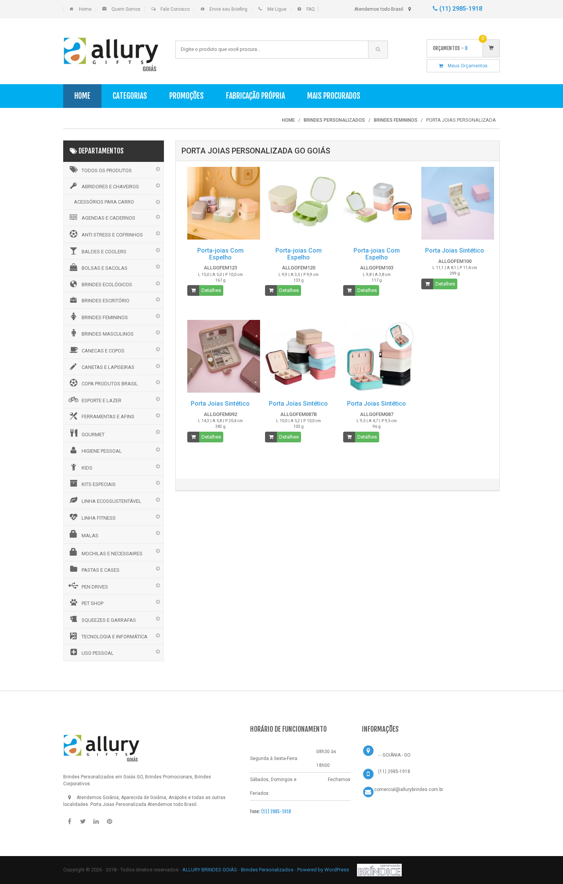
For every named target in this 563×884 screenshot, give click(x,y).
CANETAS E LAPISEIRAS (108, 367)
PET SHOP (92, 603)
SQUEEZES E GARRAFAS (109, 620)
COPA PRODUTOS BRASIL (110, 384)
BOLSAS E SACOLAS (105, 268)
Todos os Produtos (107, 170)
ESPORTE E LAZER (101, 400)
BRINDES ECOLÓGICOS (107, 284)
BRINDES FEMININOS (105, 317)
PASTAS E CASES (100, 570)
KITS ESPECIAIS (99, 484)
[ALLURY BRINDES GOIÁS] (101, 745)
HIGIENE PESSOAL (102, 451)
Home (85, 9)
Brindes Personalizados (268, 870)
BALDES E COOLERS (104, 251)
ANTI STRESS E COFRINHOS (112, 235)
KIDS (87, 468)
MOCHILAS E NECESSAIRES (112, 553)
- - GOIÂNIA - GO (394, 755)
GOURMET (93, 434)
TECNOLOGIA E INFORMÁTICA (114, 636)
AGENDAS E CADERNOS (108, 218)
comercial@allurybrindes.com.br (408, 789)
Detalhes (211, 290)
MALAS (90, 535)
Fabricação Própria (255, 96)
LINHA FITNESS (99, 518)
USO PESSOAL (98, 653)
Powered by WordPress (323, 870)
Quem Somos (126, 9)
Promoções (186, 96)
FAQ (310, 9)
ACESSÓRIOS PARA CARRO (104, 202)
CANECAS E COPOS (103, 351)
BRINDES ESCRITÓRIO (105, 300)
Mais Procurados (333, 96)
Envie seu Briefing (228, 9)
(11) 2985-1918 (460, 8)
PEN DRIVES (95, 587)
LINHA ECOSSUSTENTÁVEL (111, 501)
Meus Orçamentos (465, 66)
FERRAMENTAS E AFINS (108, 416)
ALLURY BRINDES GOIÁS (209, 870)
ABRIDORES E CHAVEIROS (110, 186)
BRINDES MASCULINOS (108, 334)
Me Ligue (276, 9)
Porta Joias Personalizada (118, 804)
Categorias (130, 96)
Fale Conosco (175, 9)
